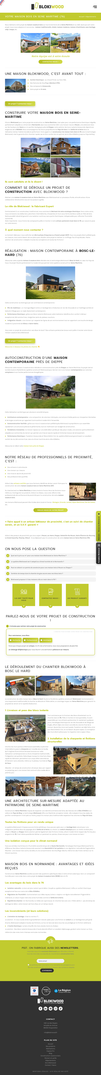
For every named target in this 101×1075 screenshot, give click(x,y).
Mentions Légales (40, 1071)
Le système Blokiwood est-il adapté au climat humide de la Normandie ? (37, 561)
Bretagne (56, 502)
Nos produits (50, 1046)
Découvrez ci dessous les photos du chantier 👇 (22, 347)
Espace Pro (50, 1051)
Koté (66, 1071)
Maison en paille (50, 1058)
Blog (50, 1053)
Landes (69, 502)
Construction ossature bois (50, 1056)
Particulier (17, 640)
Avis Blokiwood (50, 1063)
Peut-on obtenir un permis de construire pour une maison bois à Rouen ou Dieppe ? (41, 567)
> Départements (90, 17)
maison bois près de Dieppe (33, 446)
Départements (50, 1060)
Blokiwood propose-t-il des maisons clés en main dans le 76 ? (33, 579)
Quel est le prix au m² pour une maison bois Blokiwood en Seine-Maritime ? (38, 555)
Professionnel (32, 640)
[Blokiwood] (47, 6)
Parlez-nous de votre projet (50, 510)
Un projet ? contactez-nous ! (20, 104)
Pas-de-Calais (90, 502)
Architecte (47, 640)
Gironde (63, 502)
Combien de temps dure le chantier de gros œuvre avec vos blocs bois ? (37, 573)
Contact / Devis (50, 1065)
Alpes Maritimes (78, 502)
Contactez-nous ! (50, 62)
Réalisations (50, 1049)
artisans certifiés (20, 483)
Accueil (81, 17)
